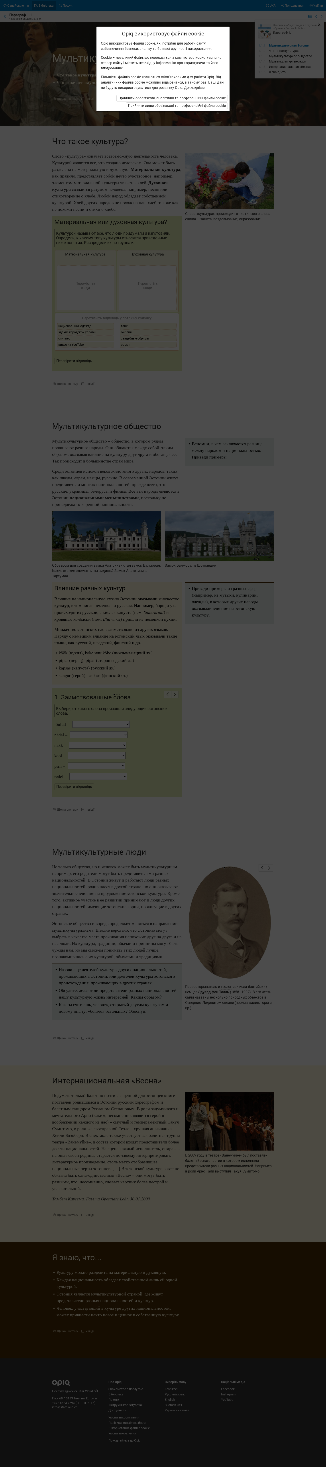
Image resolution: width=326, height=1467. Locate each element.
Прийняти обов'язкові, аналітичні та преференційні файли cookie (172, 98)
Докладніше (194, 88)
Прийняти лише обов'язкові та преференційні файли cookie (177, 105)
